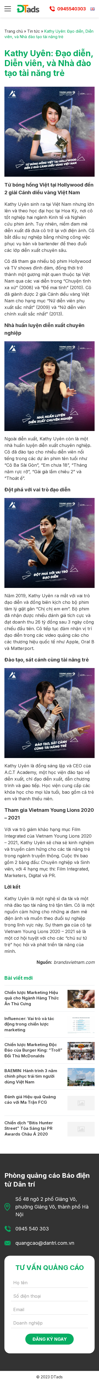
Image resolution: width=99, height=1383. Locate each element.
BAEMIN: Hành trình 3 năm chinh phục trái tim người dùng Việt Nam (30, 1076)
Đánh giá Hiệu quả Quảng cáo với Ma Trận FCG (30, 1099)
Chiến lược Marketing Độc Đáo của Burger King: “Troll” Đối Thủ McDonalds (33, 1050)
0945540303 (71, 9)
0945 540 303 (32, 1229)
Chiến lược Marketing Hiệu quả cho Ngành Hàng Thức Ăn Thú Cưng (31, 998)
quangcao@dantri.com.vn (44, 1243)
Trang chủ (13, 31)
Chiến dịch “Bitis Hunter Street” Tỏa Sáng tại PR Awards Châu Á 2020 (28, 1128)
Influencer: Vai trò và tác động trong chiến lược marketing (29, 1024)
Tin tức (33, 31)
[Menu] (7, 8)
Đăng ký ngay (49, 1339)
